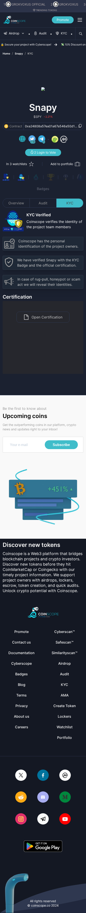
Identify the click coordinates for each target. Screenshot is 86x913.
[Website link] (22, 139)
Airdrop (64, 663)
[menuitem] (14, 34)
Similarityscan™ (64, 653)
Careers (21, 727)
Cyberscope (21, 663)
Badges (43, 188)
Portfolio (64, 737)
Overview (16, 203)
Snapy (19, 53)
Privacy (21, 706)
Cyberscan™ (64, 631)
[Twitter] (21, 775)
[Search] (80, 33)
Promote (63, 20)
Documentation (21, 653)
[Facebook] (43, 775)
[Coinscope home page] (14, 20)
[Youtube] (65, 819)
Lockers (64, 716)
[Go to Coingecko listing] (54, 139)
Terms (21, 695)
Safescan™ (64, 642)
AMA (65, 695)
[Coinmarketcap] (65, 775)
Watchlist (65, 727)
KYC (30, 53)
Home (6, 53)
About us (21, 716)
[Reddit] (21, 797)
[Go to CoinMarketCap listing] (63, 139)
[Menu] (80, 20)
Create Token (64, 706)
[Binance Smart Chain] (6, 126)
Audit (43, 203)
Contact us (21, 642)
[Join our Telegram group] (43, 819)
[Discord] (43, 797)
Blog (21, 684)
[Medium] (65, 797)
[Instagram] (21, 819)
